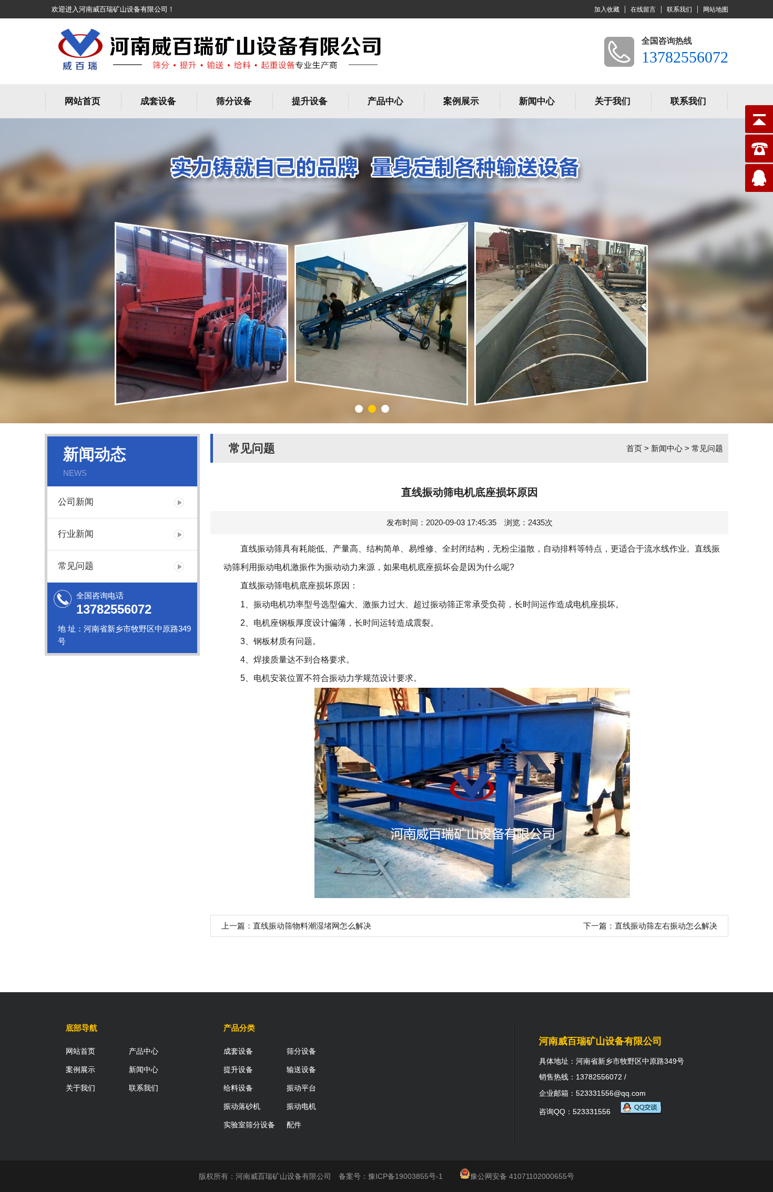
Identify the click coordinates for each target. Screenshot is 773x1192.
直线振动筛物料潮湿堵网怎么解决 (312, 925)
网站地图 (715, 9)
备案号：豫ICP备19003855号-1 (391, 1176)
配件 (294, 1124)
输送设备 (301, 1069)
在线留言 (643, 9)
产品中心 (385, 101)
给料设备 (238, 1088)
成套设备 (158, 101)
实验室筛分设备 (249, 1124)
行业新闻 (76, 534)
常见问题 (76, 566)
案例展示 (461, 101)
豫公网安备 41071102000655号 (522, 1176)
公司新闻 (76, 502)
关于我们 (612, 101)
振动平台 (301, 1088)
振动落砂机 (241, 1106)
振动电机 (301, 1106)
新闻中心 (537, 101)
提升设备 (310, 101)
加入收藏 (606, 9)
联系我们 (679, 9)
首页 (634, 448)
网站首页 (82, 101)
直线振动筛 (261, 548)
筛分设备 (234, 101)
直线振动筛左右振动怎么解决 (666, 925)
